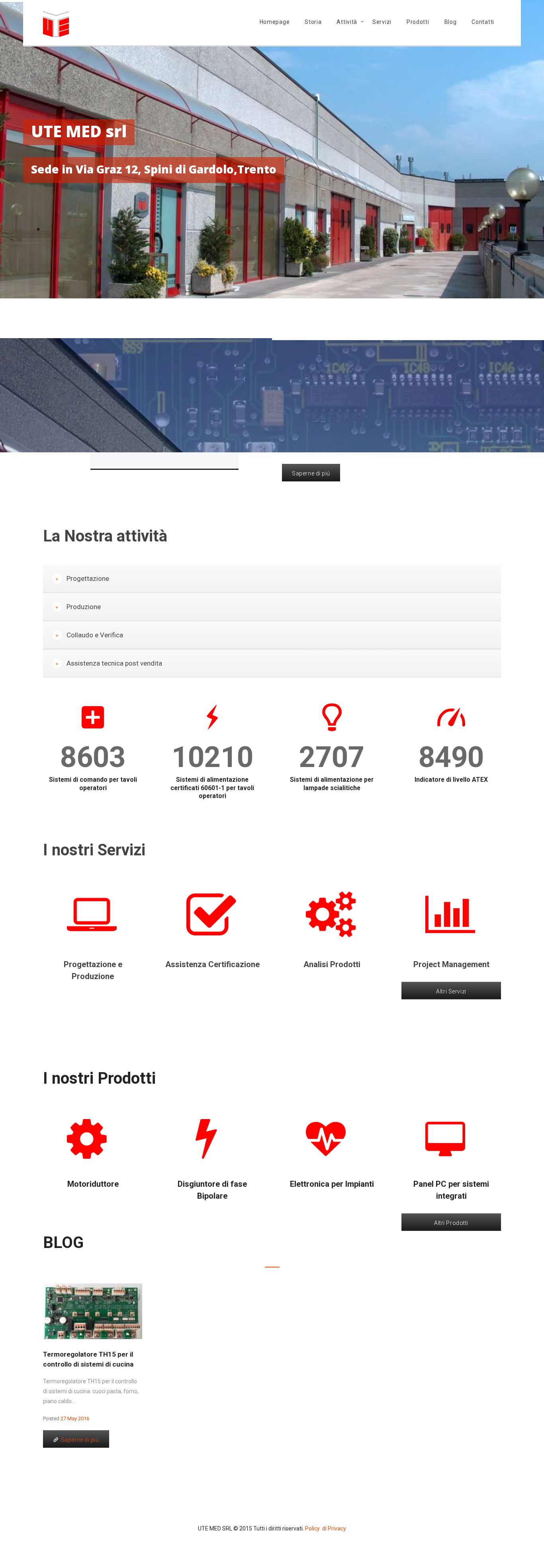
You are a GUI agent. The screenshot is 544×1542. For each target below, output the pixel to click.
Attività (347, 22)
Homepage (275, 22)
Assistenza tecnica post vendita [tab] (114, 663)
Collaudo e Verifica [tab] (95, 635)
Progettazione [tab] (88, 578)
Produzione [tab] (84, 607)
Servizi (381, 22)
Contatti (483, 22)
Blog (450, 22)
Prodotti (418, 22)
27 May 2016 (75, 1418)
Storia (313, 22)
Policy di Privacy (325, 1528)
